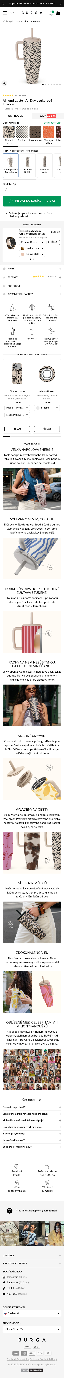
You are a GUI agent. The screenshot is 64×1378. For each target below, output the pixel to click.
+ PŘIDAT (53, 242)
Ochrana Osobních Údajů (43, 1359)
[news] (51, 13)
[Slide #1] (45, 84)
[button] (14, 96)
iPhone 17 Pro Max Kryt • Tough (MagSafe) (17, 397)
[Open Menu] (5, 13)
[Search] (12, 13)
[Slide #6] (60, 84)
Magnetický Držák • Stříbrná (47, 397)
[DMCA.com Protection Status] (32, 1370)
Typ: (20, 151)
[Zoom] (4, 83)
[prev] (3, 3)
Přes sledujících (36, 1210)
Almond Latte (17, 391)
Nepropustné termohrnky (28, 21)
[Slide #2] (48, 84)
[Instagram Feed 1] (32, 1233)
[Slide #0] (43, 84)
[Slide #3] (51, 84)
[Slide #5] (57, 84)
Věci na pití (8, 21)
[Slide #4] (54, 84)
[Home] (32, 12)
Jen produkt (16, 116)
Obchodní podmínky (18, 1359)
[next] (60, 3)
